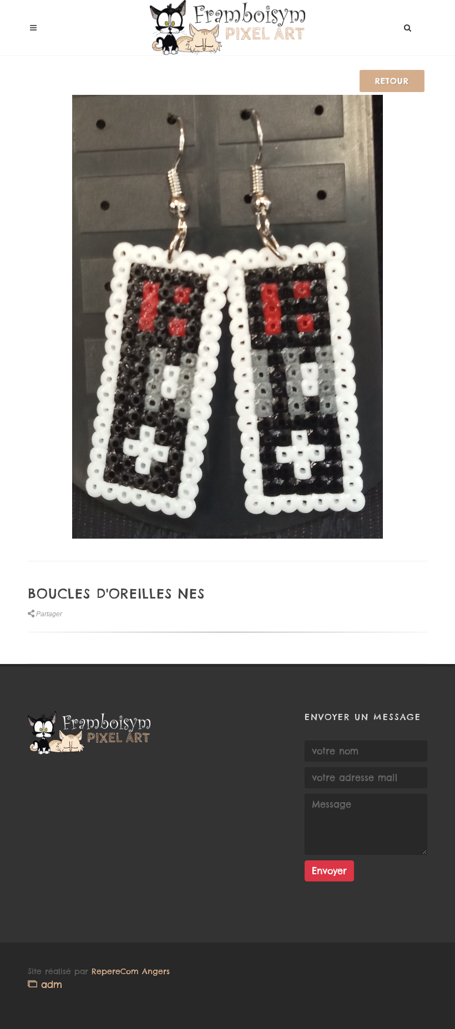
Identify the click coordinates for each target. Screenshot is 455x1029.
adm (49, 984)
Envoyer (329, 870)
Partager (49, 614)
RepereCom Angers (131, 971)
